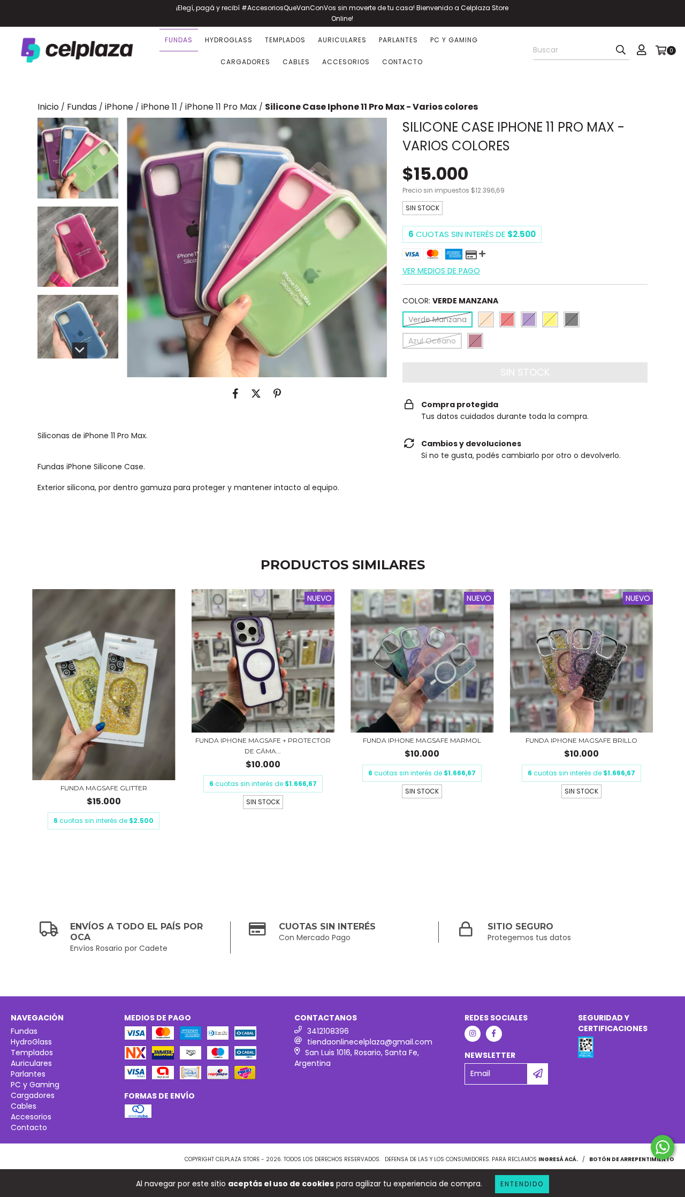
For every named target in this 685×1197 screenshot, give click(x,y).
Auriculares (342, 39)
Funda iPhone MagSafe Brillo (581, 740)
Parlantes (398, 39)
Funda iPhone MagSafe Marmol (422, 740)
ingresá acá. (558, 1159)
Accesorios (346, 61)
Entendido (522, 1183)
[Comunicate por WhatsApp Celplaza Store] (662, 1147)
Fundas (179, 39)
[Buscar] (620, 50)
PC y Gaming (454, 39)
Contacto (402, 61)
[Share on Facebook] (235, 393)
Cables (296, 61)
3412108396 (328, 1031)
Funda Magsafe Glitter (103, 788)
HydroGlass (229, 39)
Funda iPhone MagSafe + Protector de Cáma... (263, 745)
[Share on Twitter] (256, 393)
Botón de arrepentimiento (631, 1159)
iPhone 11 (159, 107)
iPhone (119, 107)
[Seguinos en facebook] (494, 1034)
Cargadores (245, 61)
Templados (285, 39)
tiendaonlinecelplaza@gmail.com (369, 1041)
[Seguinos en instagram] (473, 1034)
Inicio (48, 107)
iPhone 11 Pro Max (221, 107)
